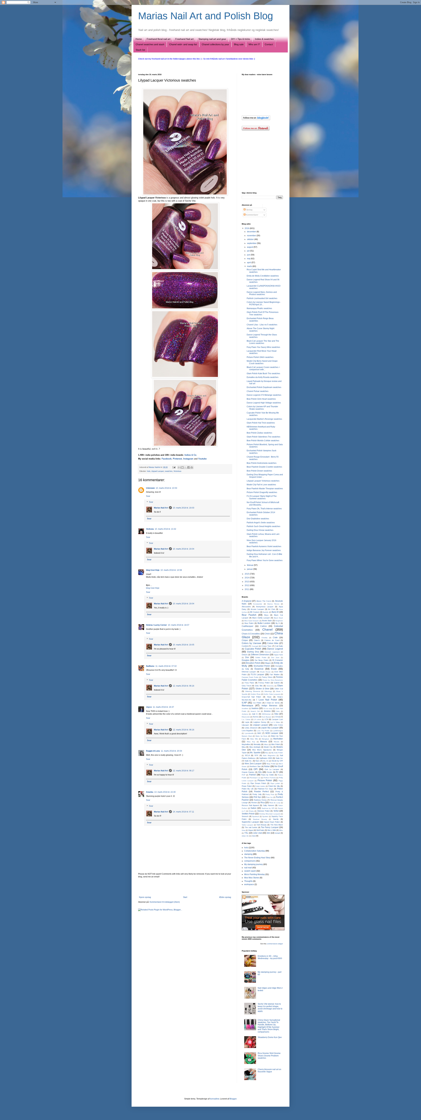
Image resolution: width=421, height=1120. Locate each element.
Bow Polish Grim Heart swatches (261, 399)
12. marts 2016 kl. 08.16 (183, 686)
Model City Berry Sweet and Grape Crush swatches (262, 362)
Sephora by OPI (268, 808)
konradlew (214, 1099)
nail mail (248, 868)
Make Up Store (261, 736)
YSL (246, 833)
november (252, 235)
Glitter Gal (278, 689)
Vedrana (150, 529)
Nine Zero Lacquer (253, 763)
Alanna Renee (273, 604)
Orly (260, 772)
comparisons (250, 861)
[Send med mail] (179, 467)
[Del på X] (185, 467)
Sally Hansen (268, 805)
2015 (247, 574)
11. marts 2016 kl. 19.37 (163, 707)
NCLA (247, 755)
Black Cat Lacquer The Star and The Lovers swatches (263, 342)
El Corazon (277, 660)
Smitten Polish (248, 814)
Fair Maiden (275, 674)
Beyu (266, 615)
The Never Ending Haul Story (257, 857)
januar (250, 569)
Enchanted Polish (262, 666)
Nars (258, 761)
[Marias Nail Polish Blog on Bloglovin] (256, 119)
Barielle (265, 612)
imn (268, 833)
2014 (247, 578)
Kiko (276, 714)
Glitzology (268, 691)
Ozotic (269, 772)
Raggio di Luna (153, 751)
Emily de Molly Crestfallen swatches (263, 276)
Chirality (264, 637)
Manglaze (265, 739)
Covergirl (255, 646)
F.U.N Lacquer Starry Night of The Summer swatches (262, 497)
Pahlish (252, 775)
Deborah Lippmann (272, 652)
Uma (243, 830)
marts (249, 266)
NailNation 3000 (265, 758)
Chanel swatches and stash (150, 44)
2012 (247, 585)
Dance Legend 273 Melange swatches (264, 395)
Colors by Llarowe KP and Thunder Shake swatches (262, 407)
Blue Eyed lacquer (251, 621)
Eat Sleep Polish (261, 660)
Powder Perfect (261, 791)
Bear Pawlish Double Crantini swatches (264, 467)
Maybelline (246, 744)
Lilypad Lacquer (157, 471)
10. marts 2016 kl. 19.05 (183, 645)
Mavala (276, 742)
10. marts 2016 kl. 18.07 (178, 625)
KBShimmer (266, 714)
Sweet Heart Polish (272, 822)
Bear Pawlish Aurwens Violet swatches (264, 546)
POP (243, 775)
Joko (278, 711)
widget (280, 944)
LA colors (257, 719)
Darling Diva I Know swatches (260, 530)
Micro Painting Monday (254, 874)
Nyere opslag (145, 897)
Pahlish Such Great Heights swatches (263, 526)
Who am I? (254, 44)
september (252, 243)
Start (185, 897)
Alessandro (246, 607)
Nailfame (150, 666)
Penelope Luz (255, 778)
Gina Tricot (246, 686)
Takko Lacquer (247, 825)
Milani (266, 744)
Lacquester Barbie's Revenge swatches (264, 419)
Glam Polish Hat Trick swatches (261, 423)
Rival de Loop (274, 803)
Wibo (281, 830)
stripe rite (245, 836)
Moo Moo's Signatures (262, 750)
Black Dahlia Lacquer (261, 618)
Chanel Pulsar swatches (257, 391)
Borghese (279, 621)
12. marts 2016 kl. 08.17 (183, 771)
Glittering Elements (252, 691)
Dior (247, 657)
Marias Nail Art (155, 467)
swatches (169, 471)
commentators (272, 944)
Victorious (177, 471)
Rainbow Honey (260, 800)
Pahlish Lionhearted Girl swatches (262, 298)
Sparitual (255, 816)
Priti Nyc (257, 797)
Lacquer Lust (277, 719)
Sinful (276, 811)
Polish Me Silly (274, 786)
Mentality (257, 744)
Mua (266, 753)
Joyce (149, 707)
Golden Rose (256, 694)
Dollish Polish (260, 657)
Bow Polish (249, 623)
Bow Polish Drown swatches (259, 471)
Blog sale (239, 44)
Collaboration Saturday (254, 851)
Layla (247, 722)
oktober (250, 239)
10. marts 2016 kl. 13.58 (171, 570)
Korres (255, 717)
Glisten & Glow (262, 688)
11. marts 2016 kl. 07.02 (166, 666)
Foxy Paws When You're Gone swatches (265, 560)
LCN (266, 719)
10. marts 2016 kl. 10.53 (166, 488)
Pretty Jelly (257, 794)
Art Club (271, 609)
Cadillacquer (247, 626)
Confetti (245, 646)
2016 (247, 228)
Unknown (150, 488)
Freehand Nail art (184, 39)
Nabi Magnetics (269, 755)
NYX (256, 755)
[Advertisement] (185, 887)
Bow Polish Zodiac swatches (259, 433)
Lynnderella (249, 733)
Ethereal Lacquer (249, 672)
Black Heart (278, 618)
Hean (269, 697)
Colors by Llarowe (251, 643)
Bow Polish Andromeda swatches (261, 463)
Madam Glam (247, 736)
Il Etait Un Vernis (272, 703)
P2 (277, 772)
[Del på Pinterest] (191, 467)
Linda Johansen (251, 728)
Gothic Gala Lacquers (272, 694)
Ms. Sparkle (255, 752)
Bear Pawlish (249, 615)
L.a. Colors (246, 719)
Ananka (149, 792)
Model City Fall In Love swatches (261, 484)
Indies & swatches (264, 39)
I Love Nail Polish (266, 699)
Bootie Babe (267, 621)
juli (248, 251)
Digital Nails (278, 655)
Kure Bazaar (266, 717)
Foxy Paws (249, 683)
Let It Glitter (275, 722)
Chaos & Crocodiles (251, 634)
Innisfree (245, 708)
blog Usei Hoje (153, 570)
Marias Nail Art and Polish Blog (205, 15)
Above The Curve (263, 601)
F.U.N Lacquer (257, 674)
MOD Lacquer (271, 733)
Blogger (233, 1099)
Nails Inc (279, 758)
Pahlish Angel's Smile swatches (261, 522)
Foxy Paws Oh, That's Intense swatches (264, 508)
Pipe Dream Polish (258, 783)
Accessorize (257, 604)
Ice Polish (257, 703)
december (252, 231)
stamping (248, 854)
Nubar (267, 766)
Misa (244, 747)
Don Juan (275, 657)
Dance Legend (275, 648)
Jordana (245, 714)
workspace (249, 884)
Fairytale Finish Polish (250, 677)
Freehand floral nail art (158, 39)
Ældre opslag (225, 897)
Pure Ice (269, 797)
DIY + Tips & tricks (240, 39)
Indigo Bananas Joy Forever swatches (264, 550)
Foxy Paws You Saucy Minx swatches (263, 347)
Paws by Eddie (267, 775)
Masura (263, 741)
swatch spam (250, 871)
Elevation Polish (253, 663)
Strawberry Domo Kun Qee (270, 1037)
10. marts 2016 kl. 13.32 (165, 529)
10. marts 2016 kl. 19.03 (183, 508)
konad (277, 833)
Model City (268, 747)
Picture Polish (265, 780)
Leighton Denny (259, 722)
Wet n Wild (271, 830)
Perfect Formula (270, 778)
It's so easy (267, 708)
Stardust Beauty (260, 819)
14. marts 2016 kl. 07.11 (183, 812)
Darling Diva (253, 652)
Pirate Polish (247, 786)
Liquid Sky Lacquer (270, 728)
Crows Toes (266, 646)
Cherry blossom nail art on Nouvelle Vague (269, 1070)
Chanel (267, 629)
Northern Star (255, 766)
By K (278, 623)
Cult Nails (279, 646)
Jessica (267, 711)
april (249, 262)
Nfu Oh (266, 761)
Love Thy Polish (263, 731)
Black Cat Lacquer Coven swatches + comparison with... (263, 368)
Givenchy (270, 686)
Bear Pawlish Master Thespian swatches (265, 488)
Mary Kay (251, 742)
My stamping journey (253, 864)
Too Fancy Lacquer (270, 827)
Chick (267, 634)
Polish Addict (260, 786)
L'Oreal (277, 717)
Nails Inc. (248, 761)
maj (249, 258)
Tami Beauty (262, 825)
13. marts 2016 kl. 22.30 (165, 792)
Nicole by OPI (277, 761)
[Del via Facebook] (188, 467)
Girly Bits (258, 686)
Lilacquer (245, 725)
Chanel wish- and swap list (183, 44)
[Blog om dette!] (182, 467)
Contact (269, 44)
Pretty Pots (269, 794)
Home (139, 39)
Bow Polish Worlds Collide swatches (263, 440)
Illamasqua (247, 705)
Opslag (249, 210)
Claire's (257, 640)
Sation (253, 808)
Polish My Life (248, 789)
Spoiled (265, 816)
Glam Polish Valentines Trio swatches (263, 437)
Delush (244, 655)
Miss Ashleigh (254, 747)
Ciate (275, 637)
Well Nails (260, 830)
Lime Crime (278, 725)
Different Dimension (260, 654)
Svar (148, 496)
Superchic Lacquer (250, 822)
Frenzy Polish (264, 683)
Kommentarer (252, 215)
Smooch (245, 816)
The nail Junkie (251, 827)
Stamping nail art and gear (212, 39)
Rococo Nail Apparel (250, 805)
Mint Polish (275, 744)
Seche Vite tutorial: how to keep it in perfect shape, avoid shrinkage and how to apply (270, 1007)
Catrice (263, 626)
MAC (259, 733)
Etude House (265, 672)
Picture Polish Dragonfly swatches (262, 492)
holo (148, 471)
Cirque (245, 640)
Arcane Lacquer (257, 609)
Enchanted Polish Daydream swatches (264, 387)
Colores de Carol (271, 640)
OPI (256, 769)
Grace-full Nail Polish (251, 697)
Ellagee (268, 663)
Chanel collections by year (215, 44)
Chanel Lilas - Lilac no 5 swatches (262, 325)
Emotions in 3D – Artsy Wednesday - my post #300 (270, 957)
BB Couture (254, 612)
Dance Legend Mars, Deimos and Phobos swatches (262, 293)
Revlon (254, 803)
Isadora (255, 708)
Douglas (245, 660)
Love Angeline (247, 731)
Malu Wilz (254, 739)
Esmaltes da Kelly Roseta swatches (262, 377)
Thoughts (248, 881)
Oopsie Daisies (248, 772)
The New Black (276, 825)
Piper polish (275, 783)
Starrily (276, 819)
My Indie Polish (277, 753)
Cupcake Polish (253, 648)
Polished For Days (265, 789)
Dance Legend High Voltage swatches (264, 403)
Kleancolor (246, 717)
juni (249, 255)
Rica (262, 802)
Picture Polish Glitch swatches (260, 357)
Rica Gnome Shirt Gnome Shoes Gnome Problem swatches (269, 1055)
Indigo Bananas (269, 705)
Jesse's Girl (255, 711)
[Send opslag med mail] (174, 467)
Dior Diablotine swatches (258, 519)
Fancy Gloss (267, 677)
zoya (254, 836)
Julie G (255, 714)
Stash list (140, 49)
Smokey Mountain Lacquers (269, 814)
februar (250, 565)
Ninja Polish (271, 764)
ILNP (244, 702)
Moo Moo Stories (251, 878)
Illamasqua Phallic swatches (259, 308)
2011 (247, 589)
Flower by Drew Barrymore (272, 680)
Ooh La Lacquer (272, 769)
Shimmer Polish (263, 811)
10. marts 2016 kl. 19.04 (183, 549)
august (250, 247)
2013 (247, 581)
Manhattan (278, 739)
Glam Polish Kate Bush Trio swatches (263, 373)
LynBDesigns (278, 731)
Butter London (264, 623)
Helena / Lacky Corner (156, 625)
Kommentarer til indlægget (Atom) (165, 902)
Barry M (275, 612)
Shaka (251, 811)
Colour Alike (272, 643)
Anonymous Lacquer (265, 607)
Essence (259, 668)
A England (246, 601)
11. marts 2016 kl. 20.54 (171, 751)
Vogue (250, 830)
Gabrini (277, 683)
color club (257, 833)
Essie (274, 668)
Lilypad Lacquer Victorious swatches (263, 481)
